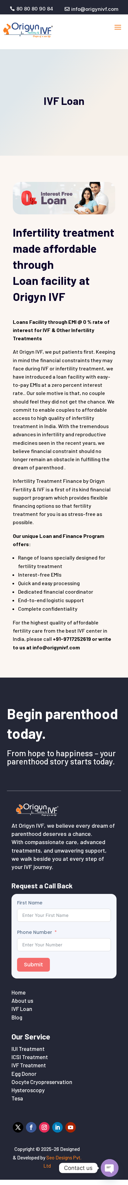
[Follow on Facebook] (31, 1127)
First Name (29, 902)
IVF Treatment (28, 1065)
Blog (16, 1017)
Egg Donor (23, 1073)
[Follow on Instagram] (44, 1127)
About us (22, 1000)
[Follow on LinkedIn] (57, 1127)
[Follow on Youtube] (70, 1127)
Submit (33, 964)
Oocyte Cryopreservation (41, 1081)
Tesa (17, 1098)
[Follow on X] (18, 1127)
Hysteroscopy (28, 1090)
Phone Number (34, 932)
